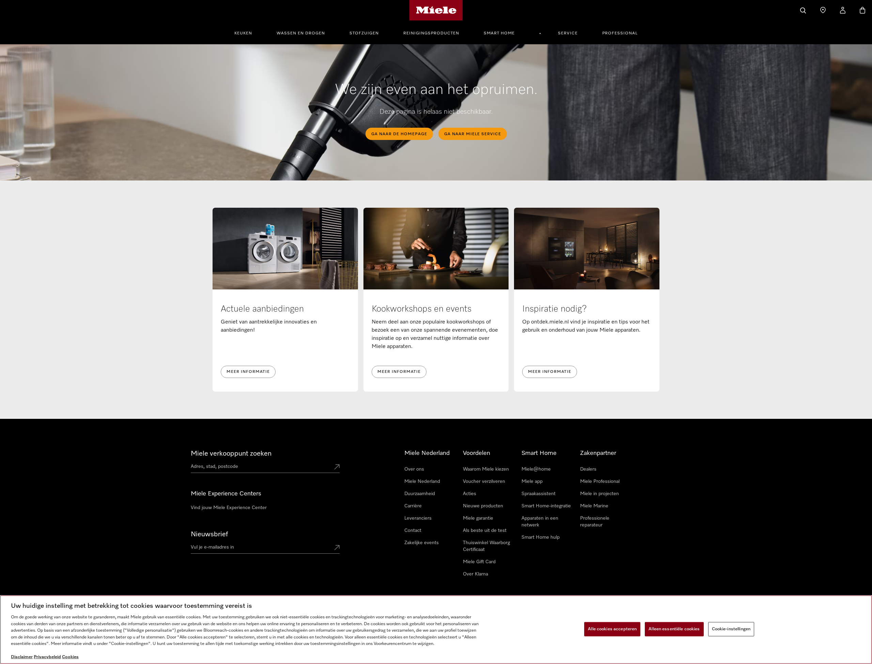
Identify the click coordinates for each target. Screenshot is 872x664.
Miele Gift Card (479, 561)
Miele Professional (600, 481)
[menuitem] (247, 32)
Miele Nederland (422, 481)
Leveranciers (418, 518)
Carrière (413, 506)
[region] (436, 629)
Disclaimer (22, 657)
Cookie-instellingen (731, 629)
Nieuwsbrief (209, 534)
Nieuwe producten (483, 506)
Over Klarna (475, 574)
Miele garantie (478, 518)
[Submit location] (337, 467)
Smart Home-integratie (546, 506)
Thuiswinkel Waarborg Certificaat (486, 546)
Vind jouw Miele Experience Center (229, 507)
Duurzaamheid (419, 493)
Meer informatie (248, 372)
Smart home (499, 33)
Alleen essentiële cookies (674, 629)
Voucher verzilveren (484, 481)
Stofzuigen (364, 33)
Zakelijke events (421, 542)
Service (568, 33)
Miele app (532, 481)
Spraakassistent (538, 493)
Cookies (70, 657)
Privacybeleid (47, 657)
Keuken (243, 33)
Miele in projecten (599, 493)
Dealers (588, 469)
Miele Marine (594, 506)
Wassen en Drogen (301, 33)
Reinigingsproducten (431, 33)
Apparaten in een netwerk (539, 521)
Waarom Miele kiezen (486, 469)
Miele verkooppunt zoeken (231, 453)
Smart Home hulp (540, 537)
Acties (469, 493)
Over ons (414, 469)
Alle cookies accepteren (612, 629)
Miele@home (536, 469)
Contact (412, 530)
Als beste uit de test (485, 530)
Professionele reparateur (594, 521)
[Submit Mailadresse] (337, 548)
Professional (620, 33)
